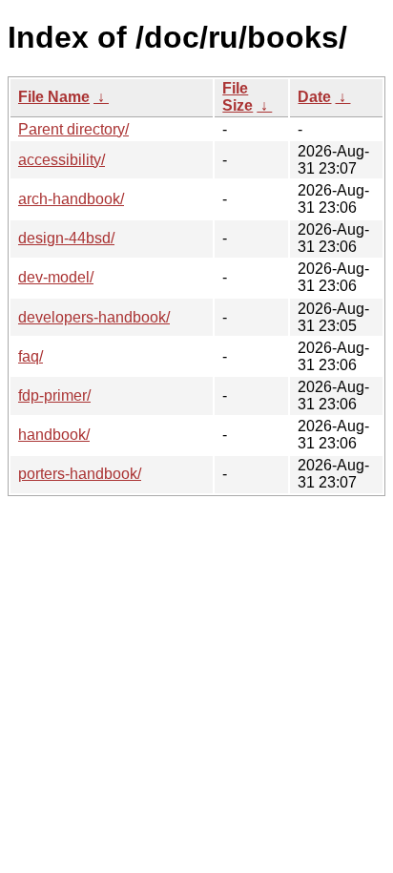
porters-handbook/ (79, 474)
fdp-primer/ (54, 395)
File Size (237, 97)
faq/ (30, 356)
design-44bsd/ (66, 238)
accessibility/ (61, 160)
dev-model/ (55, 277)
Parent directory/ (73, 129)
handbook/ (54, 434)
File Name (54, 97)
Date (314, 97)
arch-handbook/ (71, 199)
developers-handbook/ (94, 317)
